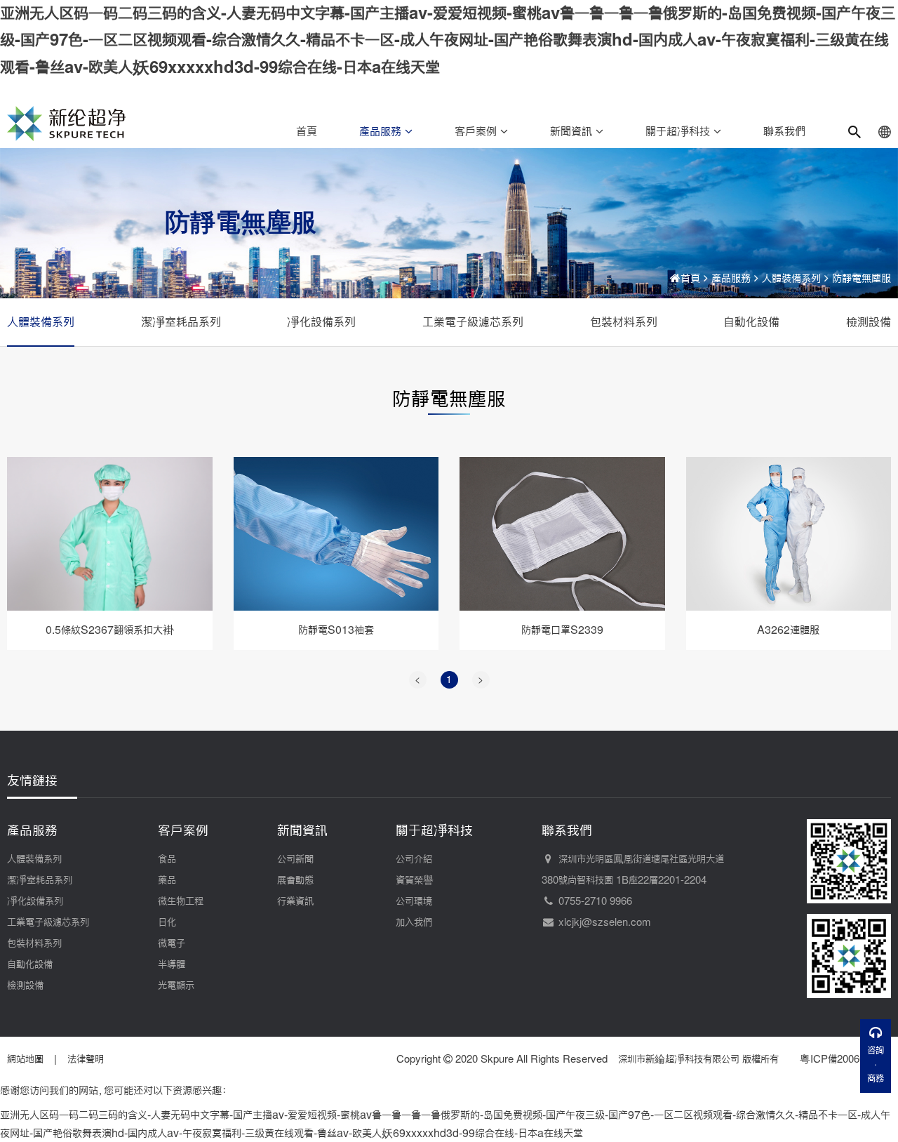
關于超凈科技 (679, 131)
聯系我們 (784, 131)
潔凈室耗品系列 (181, 322)
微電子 (171, 943)
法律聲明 (85, 1059)
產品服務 (382, 131)
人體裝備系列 (791, 278)
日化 (167, 922)
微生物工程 (180, 901)
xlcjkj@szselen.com (604, 922)
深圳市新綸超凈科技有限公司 (678, 1059)
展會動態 (295, 880)
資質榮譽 (415, 880)
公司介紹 (414, 859)
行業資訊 (295, 901)
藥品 (167, 880)
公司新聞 (295, 859)
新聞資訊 (573, 131)
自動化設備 (751, 322)
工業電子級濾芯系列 (472, 322)
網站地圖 (25, 1059)
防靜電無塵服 (861, 278)
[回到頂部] (875, 1112)
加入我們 (414, 922)
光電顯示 (176, 985)
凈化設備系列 (321, 322)
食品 (167, 859)
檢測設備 (868, 322)
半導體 (171, 964)
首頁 (306, 131)
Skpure (497, 1059)
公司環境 (414, 901)
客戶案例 (477, 131)
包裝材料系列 (623, 322)
